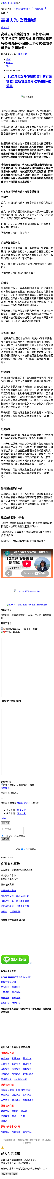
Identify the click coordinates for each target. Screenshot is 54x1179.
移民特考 (27, 1069)
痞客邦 (20, 803)
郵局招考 (16, 1095)
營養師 (4, 1121)
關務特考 (16, 1069)
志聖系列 (5, 992)
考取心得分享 (7, 901)
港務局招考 (28, 1100)
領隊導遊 (5, 1116)
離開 (15, 1174)
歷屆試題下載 (22, 896)
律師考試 (5, 1111)
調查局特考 (28, 1074)
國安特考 (5, 1074)
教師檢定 (16, 1132)
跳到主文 (5, 27)
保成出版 (16, 998)
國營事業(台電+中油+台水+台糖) (16, 1090)
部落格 (9, 63)
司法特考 (21, 813)
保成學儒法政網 (8, 982)
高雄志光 (5, 788)
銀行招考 (27, 1095)
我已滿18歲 (6, 1174)
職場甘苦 (22, 54)
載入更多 (5, 823)
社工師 (24, 1111)
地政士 (15, 1116)
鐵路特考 (27, 1064)
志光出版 (5, 998)
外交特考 (16, 1074)
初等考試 (16, 1058)
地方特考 (27, 1058)
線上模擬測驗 (22, 901)
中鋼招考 (5, 1095)
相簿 (8, 59)
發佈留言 (5, 839)
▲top (3, 818)
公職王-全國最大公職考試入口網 (16, 977)
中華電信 (5, 1100)
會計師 (15, 1111)
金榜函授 (16, 1003)
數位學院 (16, 992)
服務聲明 (28, 1143)
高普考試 (5, 1058)
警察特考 (16, 1064)
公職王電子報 (22, 906)
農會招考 (16, 1100)
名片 (8, 66)
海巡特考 (5, 1069)
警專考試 (27, 1132)
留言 (26, 803)
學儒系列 (16, 987)
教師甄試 (5, 1132)
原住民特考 (6, 1079)
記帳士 (24, 1116)
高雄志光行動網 (8, 890)
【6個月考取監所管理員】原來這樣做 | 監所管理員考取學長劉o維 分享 (29, 81)
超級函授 (5, 1003)
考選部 (4, 911)
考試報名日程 (7, 896)
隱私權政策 (46, 1140)
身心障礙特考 (20, 1079)
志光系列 (5, 987)
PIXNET (12, 1140)
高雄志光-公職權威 (18, 20)
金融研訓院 (15, 911)
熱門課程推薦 (7, 906)
